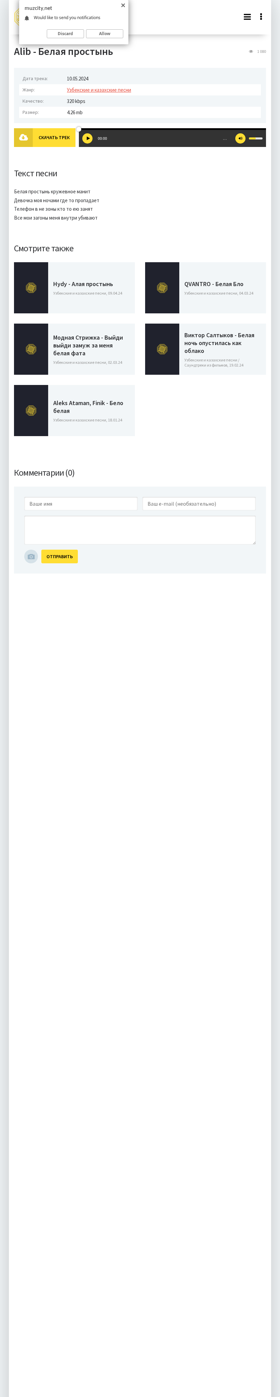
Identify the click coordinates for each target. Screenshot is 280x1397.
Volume (240, 138)
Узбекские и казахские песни (99, 90)
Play (87, 138)
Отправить (59, 556)
